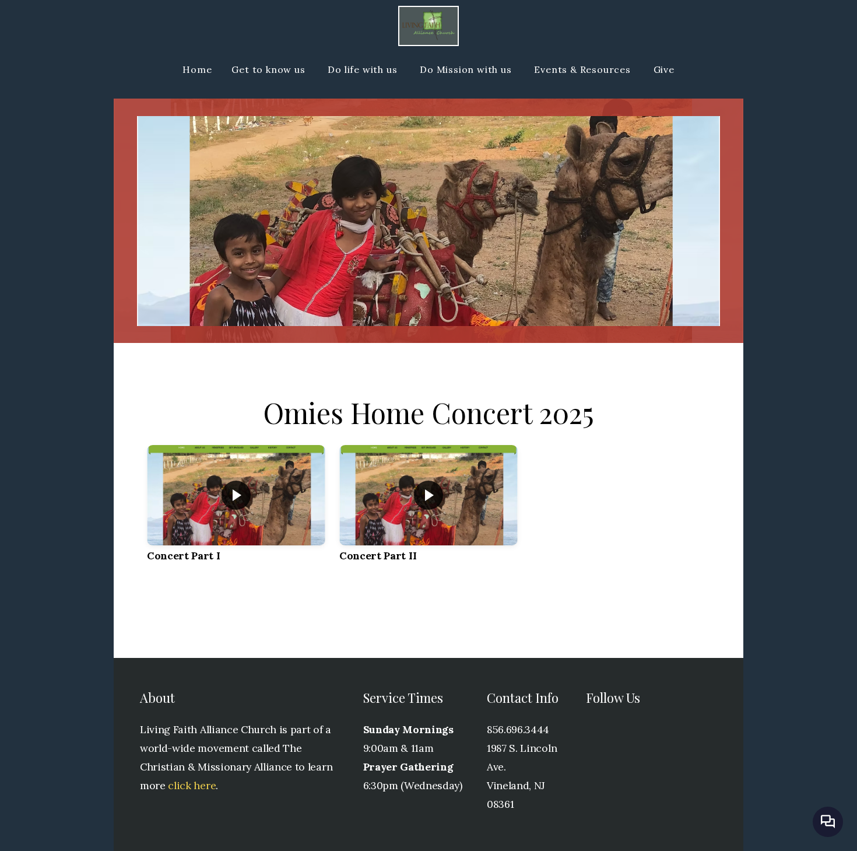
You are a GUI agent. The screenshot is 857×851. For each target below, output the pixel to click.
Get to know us (269, 69)
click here (192, 785)
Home (197, 69)
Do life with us (364, 69)
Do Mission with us (467, 69)
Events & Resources (583, 69)
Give (664, 69)
